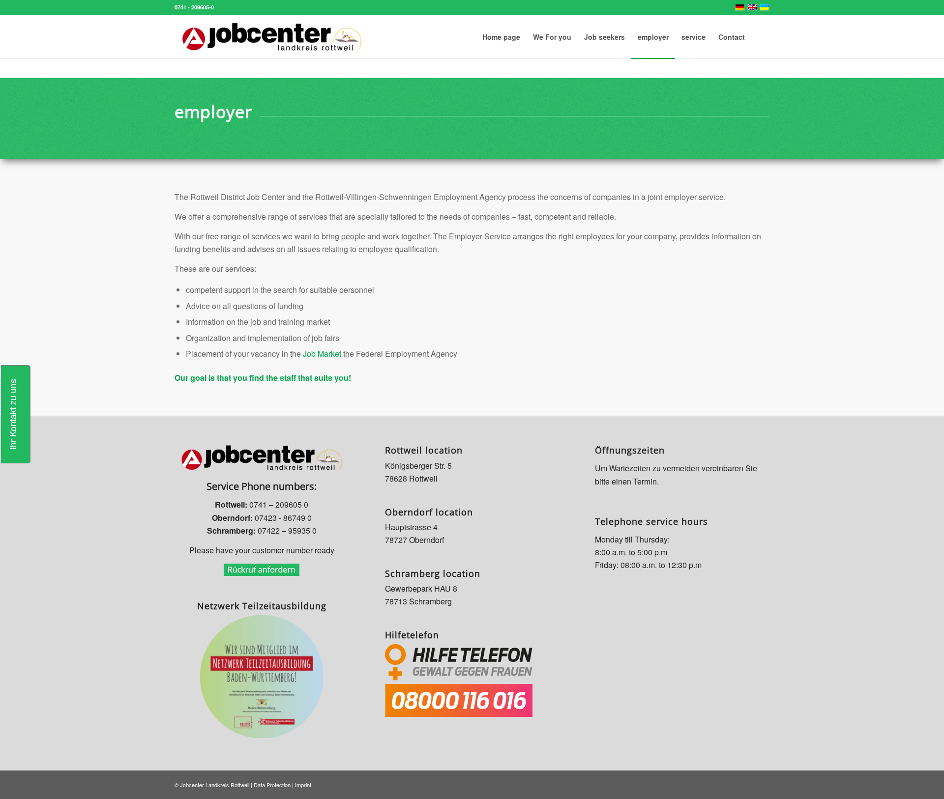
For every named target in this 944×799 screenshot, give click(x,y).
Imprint (303, 785)
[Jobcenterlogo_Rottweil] (272, 36)
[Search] (760, 36)
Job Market (321, 353)
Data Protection (272, 785)
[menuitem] (501, 36)
